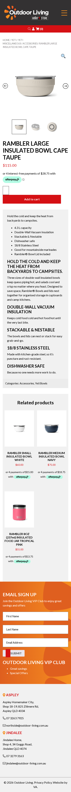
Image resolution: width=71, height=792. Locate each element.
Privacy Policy (43, 782)
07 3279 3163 (15, 756)
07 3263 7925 (15, 718)
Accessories (30, 43)
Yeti (13, 40)
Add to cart (32, 199)
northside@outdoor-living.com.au (27, 725)
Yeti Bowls (41, 383)
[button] (29, 29)
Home (6, 40)
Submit (16, 653)
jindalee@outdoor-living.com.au (26, 763)
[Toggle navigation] (64, 13)
